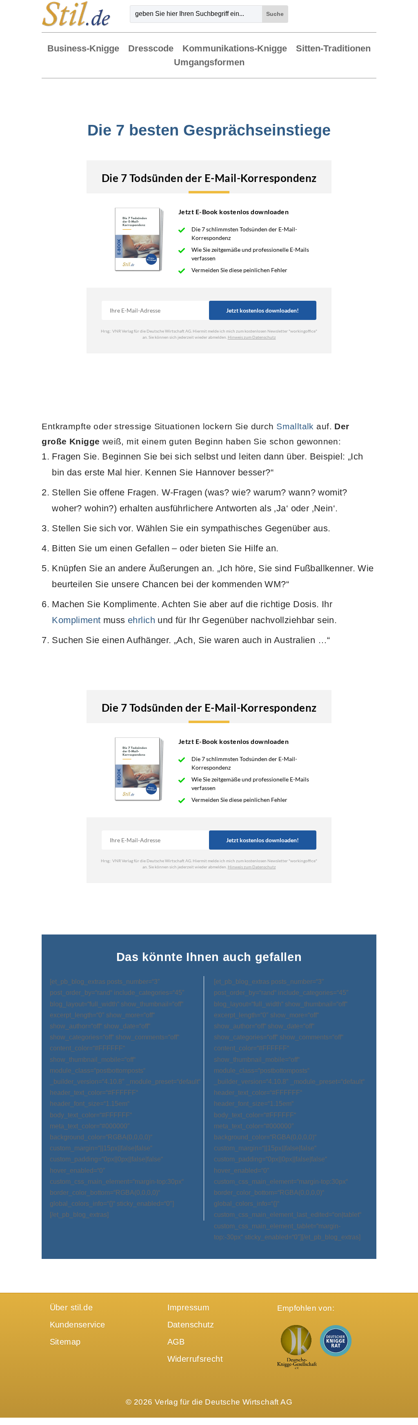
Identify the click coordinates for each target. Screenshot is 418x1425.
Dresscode (150, 49)
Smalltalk (295, 426)
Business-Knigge (83, 49)
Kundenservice (77, 1324)
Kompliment (76, 620)
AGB (176, 1341)
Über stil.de (71, 1307)
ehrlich (141, 620)
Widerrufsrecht (195, 1358)
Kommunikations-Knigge (234, 49)
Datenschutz (190, 1324)
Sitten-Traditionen (333, 49)
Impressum (188, 1307)
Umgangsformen (209, 63)
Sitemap (65, 1341)
